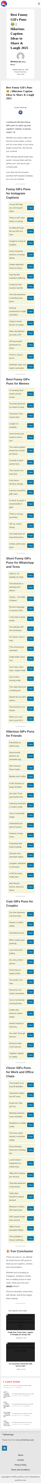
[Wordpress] (4, 1448)
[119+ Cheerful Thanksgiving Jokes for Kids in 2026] (7, 1394)
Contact (20, 1460)
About (20, 1455)
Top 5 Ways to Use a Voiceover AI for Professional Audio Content (17, 1385)
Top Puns (24, 72)
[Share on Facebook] (20, 112)
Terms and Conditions (20, 1470)
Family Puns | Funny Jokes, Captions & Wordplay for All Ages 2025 (20, 1333)
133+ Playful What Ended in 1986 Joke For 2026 (22, 1413)
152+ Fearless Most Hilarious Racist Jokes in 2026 (22, 1404)
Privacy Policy (21, 1465)
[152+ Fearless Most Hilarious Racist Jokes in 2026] (7, 1405)
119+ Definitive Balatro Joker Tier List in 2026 (22, 1422)
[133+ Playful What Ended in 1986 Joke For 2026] (7, 1415)
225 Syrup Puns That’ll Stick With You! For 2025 (20, 1365)
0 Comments (18, 1387)
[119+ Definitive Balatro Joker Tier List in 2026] (7, 1423)
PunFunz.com (28, 1440)
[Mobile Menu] (39, 3)
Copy (30, 208)
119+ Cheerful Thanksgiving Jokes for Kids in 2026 (23, 1393)
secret (9, 1286)
